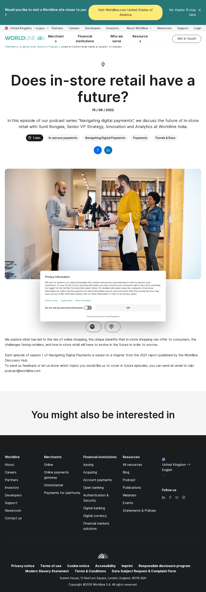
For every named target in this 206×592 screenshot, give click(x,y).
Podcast (129, 480)
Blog (126, 472)
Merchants (56, 38)
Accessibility (105, 566)
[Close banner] (199, 12)
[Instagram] (183, 498)
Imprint (127, 566)
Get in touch (186, 38)
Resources (140, 38)
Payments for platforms (62, 493)
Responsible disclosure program (164, 566)
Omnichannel (53, 485)
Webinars (129, 495)
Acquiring (90, 472)
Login (197, 28)
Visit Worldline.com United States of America (125, 12)
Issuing (88, 465)
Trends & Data (165, 137)
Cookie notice (78, 566)
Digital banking (94, 508)
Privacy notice (22, 566)
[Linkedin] (163, 498)
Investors (112, 29)
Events (128, 503)
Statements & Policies (139, 510)
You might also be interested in (103, 414)
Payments (140, 137)
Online (48, 465)
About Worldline (138, 28)
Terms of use (50, 566)
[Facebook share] (98, 150)
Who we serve (116, 38)
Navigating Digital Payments (105, 137)
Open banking (93, 488)
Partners (57, 28)
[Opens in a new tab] (93, 326)
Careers (74, 29)
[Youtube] (176, 498)
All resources (132, 465)
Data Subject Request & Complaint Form (144, 571)
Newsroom (164, 28)
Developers (93, 29)
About (9, 465)
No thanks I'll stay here (182, 12)
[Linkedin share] (108, 150)
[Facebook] (170, 498)
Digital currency (95, 516)
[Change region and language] (163, 475)
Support (182, 29)
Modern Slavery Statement (47, 571)
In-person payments (63, 137)
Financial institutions (85, 38)
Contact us (13, 518)
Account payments (97, 480)
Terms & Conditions (90, 571)
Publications (132, 488)
